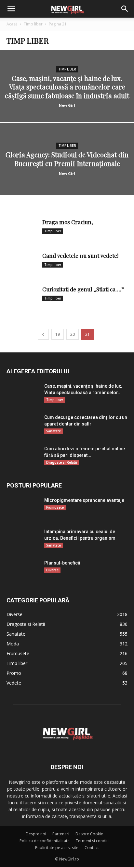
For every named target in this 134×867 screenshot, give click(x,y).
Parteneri (60, 834)
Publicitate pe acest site (56, 847)
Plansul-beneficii (62, 562)
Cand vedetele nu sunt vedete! (80, 255)
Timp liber (33, 24)
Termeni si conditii (93, 841)
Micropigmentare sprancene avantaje (84, 500)
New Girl (67, 105)
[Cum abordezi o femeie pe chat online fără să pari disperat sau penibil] (23, 456)
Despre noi (36, 834)
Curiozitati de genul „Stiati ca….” (83, 289)
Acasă (12, 24)
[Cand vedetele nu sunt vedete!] (23, 264)
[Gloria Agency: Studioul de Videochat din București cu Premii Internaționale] (67, 181)
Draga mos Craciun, (67, 221)
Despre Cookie (89, 834)
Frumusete (55, 507)
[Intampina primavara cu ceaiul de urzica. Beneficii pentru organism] (17, 536)
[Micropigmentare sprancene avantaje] (23, 508)
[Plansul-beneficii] (21, 570)
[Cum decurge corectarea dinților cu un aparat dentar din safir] (23, 425)
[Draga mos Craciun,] (23, 230)
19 (57, 334)
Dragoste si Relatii (61, 462)
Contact (92, 847)
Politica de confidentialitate (45, 841)
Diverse (52, 570)
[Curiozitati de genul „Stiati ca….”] (23, 297)
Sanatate (53, 431)
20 (72, 334)
